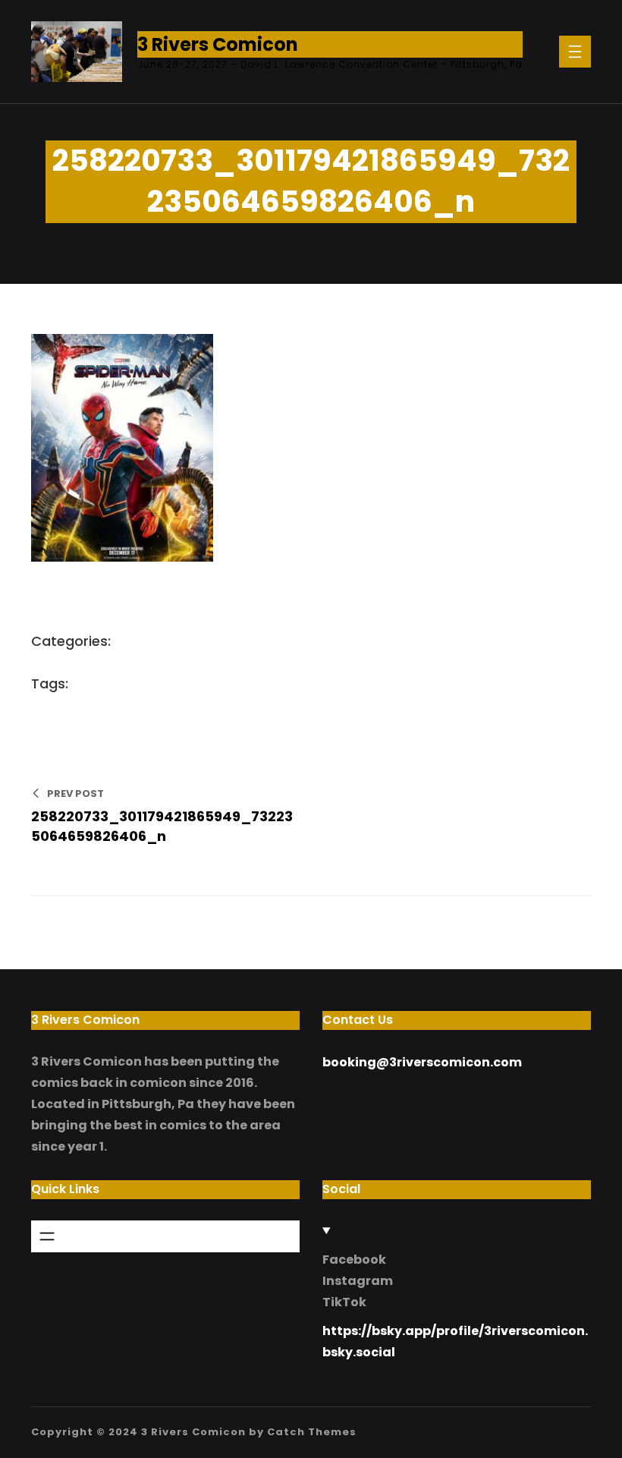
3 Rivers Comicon (217, 44)
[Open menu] (575, 52)
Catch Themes (312, 1432)
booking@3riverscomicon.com (422, 1062)
